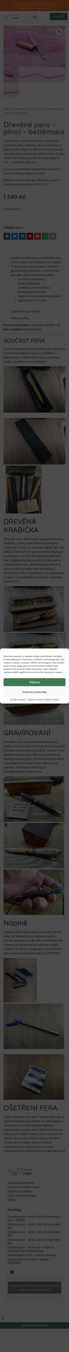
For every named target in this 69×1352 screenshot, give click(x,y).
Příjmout (34, 682)
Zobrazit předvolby (34, 692)
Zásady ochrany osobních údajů (43, 699)
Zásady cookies (18, 699)
